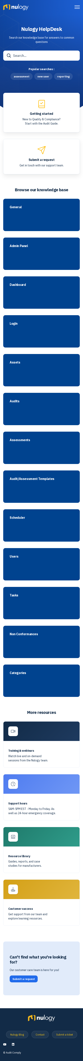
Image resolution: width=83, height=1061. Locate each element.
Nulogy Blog (17, 1034)
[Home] (15, 7)
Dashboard (18, 285)
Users (14, 556)
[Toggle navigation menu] (77, 7)
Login (14, 323)
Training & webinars (21, 750)
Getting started (41, 114)
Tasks (14, 595)
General (16, 207)
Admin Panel (19, 246)
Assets (15, 362)
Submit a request (42, 160)
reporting (63, 76)
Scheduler (17, 518)
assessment (21, 76)
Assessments (20, 440)
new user (43, 76)
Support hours (17, 803)
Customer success (20, 909)
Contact (40, 1034)
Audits (15, 401)
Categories (18, 673)
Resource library (19, 856)
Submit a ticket (64, 1034)
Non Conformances (24, 634)
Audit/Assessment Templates (32, 479)
